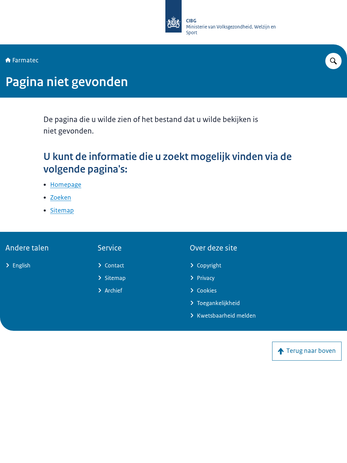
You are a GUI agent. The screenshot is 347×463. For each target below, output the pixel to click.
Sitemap (62, 210)
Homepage (65, 185)
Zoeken (60, 198)
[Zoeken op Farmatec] (333, 61)
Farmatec (25, 60)
